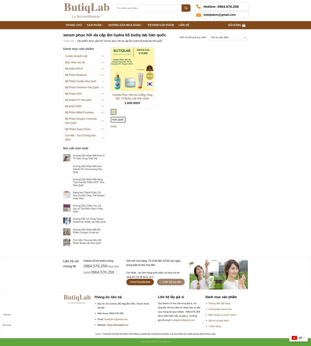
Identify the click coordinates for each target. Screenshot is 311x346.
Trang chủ (74, 25)
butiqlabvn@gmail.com (116, 319)
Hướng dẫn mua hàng (124, 25)
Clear (113, 126)
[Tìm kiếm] (186, 8)
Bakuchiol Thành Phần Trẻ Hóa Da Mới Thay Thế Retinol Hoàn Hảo (88, 195)
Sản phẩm (94, 25)
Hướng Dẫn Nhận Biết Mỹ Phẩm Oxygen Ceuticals (87, 231)
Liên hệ (184, 25)
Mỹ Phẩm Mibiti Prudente (79, 112)
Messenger (7, 325)
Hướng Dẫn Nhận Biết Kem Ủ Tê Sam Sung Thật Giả (89, 157)
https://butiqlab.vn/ (117, 325)
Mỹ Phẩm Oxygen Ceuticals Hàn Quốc (81, 120)
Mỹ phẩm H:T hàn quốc (78, 100)
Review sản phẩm (161, 25)
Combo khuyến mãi (76, 56)
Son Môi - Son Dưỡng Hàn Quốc (80, 137)
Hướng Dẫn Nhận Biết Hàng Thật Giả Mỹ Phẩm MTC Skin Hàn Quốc (88, 182)
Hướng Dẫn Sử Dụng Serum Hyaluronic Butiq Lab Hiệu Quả (89, 220)
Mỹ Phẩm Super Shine (78, 129)
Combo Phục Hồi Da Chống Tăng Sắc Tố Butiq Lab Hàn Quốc (132, 96)
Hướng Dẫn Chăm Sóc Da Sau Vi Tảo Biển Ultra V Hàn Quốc (88, 208)
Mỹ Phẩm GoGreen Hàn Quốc (82, 87)
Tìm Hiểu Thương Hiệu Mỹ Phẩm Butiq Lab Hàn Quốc (87, 241)
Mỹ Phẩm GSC (73, 93)
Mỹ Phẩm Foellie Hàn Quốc (81, 81)
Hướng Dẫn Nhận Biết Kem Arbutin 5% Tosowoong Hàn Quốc (87, 169)
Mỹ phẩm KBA (73, 106)
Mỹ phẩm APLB (74, 68)
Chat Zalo (7, 314)
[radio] (113, 111)
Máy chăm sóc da (75, 62)
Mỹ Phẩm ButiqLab (76, 75)
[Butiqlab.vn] (86, 10)
